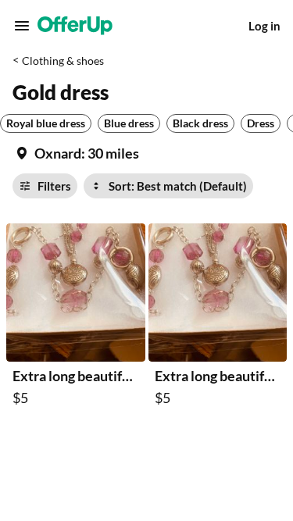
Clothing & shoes (63, 60)
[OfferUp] (75, 25)
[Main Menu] (22, 25)
